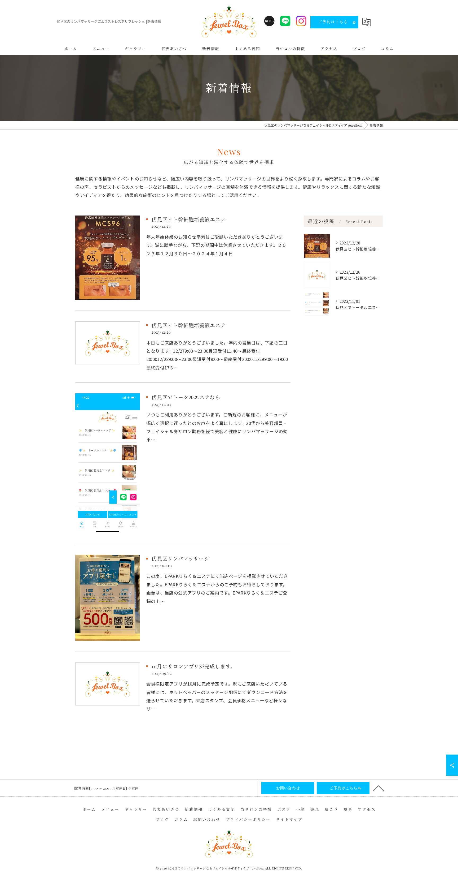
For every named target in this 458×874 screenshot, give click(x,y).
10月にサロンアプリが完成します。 (194, 666)
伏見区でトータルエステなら (186, 397)
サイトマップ (289, 819)
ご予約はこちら (333, 21)
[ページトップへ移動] (378, 788)
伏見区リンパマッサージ (180, 558)
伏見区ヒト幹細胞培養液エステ (189, 219)
